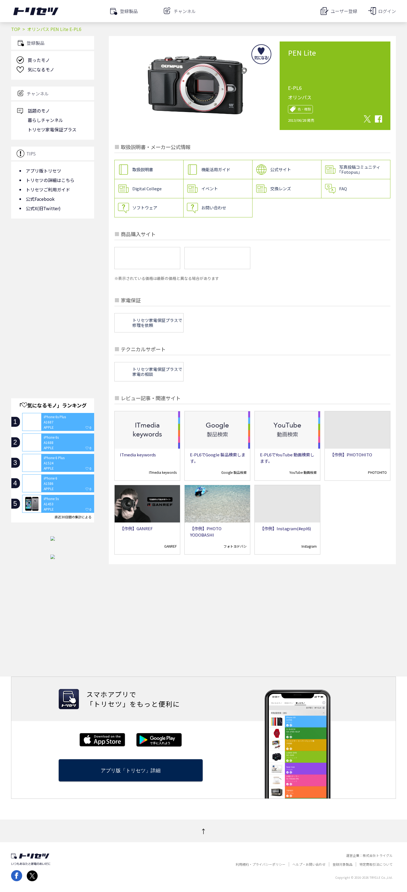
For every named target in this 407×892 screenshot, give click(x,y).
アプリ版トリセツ (43, 170)
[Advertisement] (52, 266)
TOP (15, 29)
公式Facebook (40, 199)
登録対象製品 (342, 864)
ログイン (387, 11)
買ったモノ (39, 60)
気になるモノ (41, 69)
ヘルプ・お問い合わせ (309, 864)
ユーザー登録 (344, 11)
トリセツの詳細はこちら (50, 180)
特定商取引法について (376, 864)
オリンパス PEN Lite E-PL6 (54, 29)
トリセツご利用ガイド (48, 189)
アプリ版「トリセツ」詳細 (131, 770)
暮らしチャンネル (45, 120)
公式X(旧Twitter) (43, 208)
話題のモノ (39, 110)
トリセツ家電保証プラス (52, 129)
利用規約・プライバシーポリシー (260, 864)
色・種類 (304, 109)
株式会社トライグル (378, 855)
